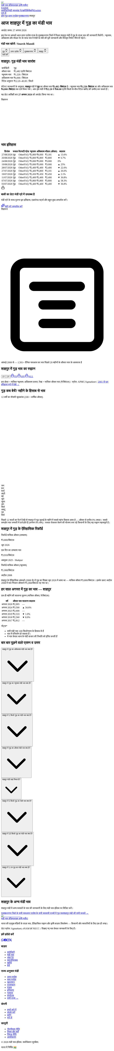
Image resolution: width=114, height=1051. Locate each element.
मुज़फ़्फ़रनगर (24, 16)
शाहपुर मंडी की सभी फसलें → (75, 913)
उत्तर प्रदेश (13, 16)
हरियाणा (10, 990)
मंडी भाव (12, 10)
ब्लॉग (32, 10)
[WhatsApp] (2, 940)
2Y (8, 376)
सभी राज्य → (12, 998)
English (4, 8)
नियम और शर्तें (13, 1031)
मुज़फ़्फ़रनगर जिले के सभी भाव (13, 913)
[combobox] (5, 50)
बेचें (28, 10)
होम (2, 16)
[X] (10, 940)
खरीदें (24, 10)
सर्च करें (5, 55)
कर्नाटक (10, 995)
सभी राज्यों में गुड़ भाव (54, 913)
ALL (30, 376)
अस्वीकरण (11, 1037)
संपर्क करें (11, 1012)
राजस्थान (11, 985)
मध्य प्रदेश (11, 979)
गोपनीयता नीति (13, 1029)
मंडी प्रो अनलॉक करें (13, 206)
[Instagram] (8, 940)
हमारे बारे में (11, 1009)
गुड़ (6, 16)
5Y (15, 376)
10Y (23, 376)
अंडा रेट (19, 10)
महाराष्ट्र (11, 982)
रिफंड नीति (11, 1034)
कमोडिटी (5, 10)
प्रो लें (3, 13)
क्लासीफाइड (12, 960)
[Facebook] (5, 940)
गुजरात (10, 993)
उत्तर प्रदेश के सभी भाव (36, 913)
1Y (3, 376)
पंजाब (9, 987)
